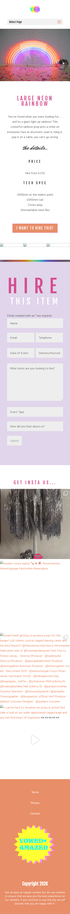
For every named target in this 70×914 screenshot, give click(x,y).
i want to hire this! (35, 228)
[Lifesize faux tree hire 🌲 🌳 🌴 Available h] (35, 524)
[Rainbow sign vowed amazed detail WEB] (35, 246)
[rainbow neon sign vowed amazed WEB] (11, 246)
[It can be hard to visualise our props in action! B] (35, 740)
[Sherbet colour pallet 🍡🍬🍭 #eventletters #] (35, 596)
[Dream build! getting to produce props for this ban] (35, 668)
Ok (35, 908)
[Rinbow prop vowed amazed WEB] (58, 246)
